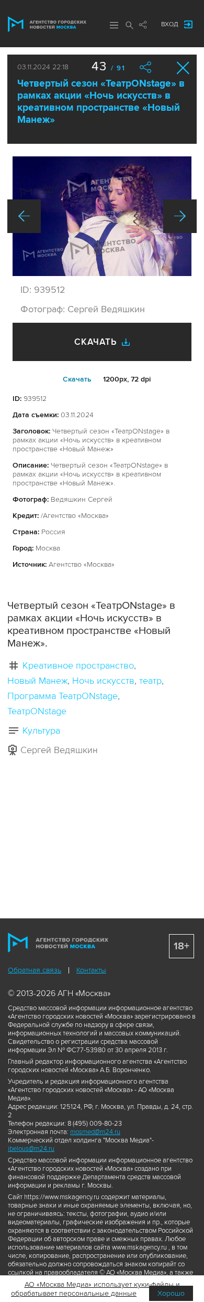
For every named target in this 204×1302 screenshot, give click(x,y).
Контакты (91, 970)
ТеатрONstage (36, 711)
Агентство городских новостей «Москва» (47, 24)
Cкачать (77, 379)
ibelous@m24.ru (31, 1149)
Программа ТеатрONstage (62, 696)
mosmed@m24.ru (95, 1132)
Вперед (180, 216)
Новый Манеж (37, 680)
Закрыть (183, 68)
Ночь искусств (103, 680)
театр (150, 680)
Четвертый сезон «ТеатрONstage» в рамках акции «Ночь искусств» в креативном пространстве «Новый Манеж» (101, 102)
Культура (41, 730)
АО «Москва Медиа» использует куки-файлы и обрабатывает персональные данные (95, 1289)
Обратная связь (34, 970)
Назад (24, 216)
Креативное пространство (78, 665)
